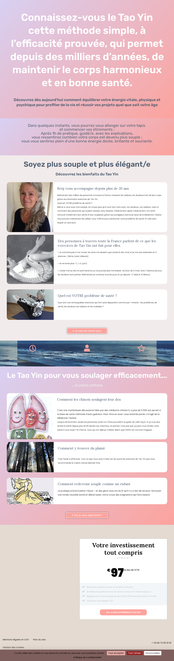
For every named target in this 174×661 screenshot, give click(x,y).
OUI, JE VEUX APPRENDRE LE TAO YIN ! (123, 612)
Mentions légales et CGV (16, 639)
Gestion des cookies (13, 647)
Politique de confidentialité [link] (87, 657)
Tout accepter (116, 653)
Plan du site (39, 639)
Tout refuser (134, 653)
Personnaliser (152, 653)
